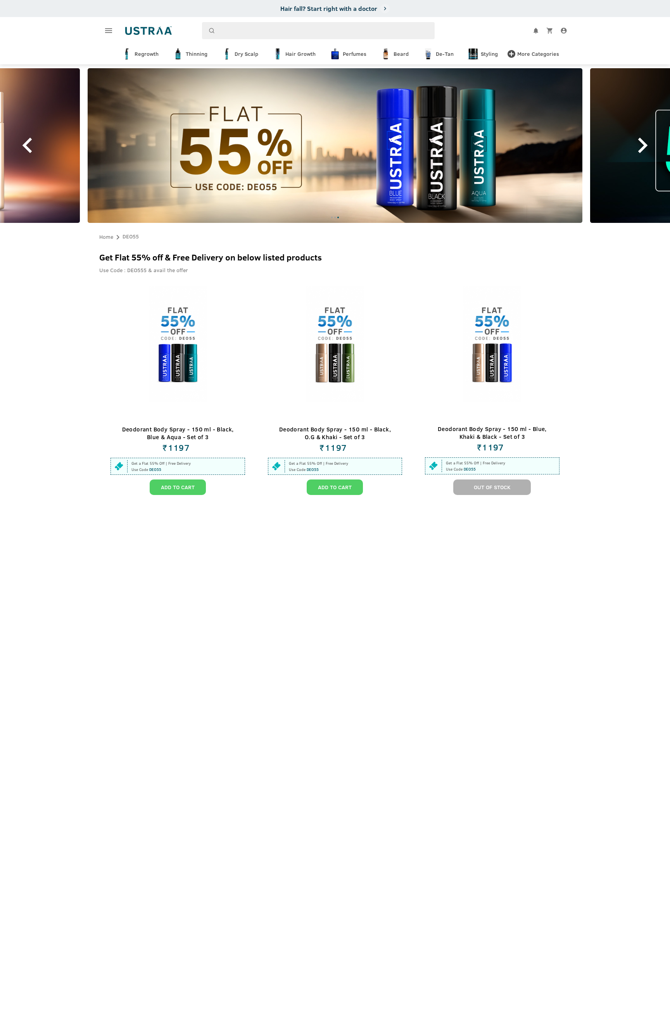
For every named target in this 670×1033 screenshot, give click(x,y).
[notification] (536, 31)
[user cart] (550, 31)
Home (106, 236)
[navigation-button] (331, 217)
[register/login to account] (564, 31)
